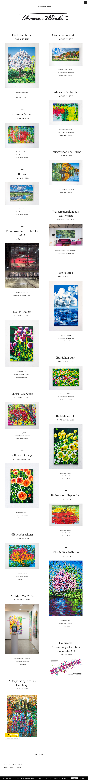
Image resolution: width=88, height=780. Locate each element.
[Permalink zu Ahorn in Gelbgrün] (65, 125)
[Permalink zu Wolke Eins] (65, 330)
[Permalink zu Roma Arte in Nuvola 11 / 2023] (22, 287)
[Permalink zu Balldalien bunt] (65, 389)
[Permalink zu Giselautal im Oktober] (65, 65)
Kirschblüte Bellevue (66, 552)
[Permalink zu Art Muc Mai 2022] (22, 654)
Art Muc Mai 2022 (22, 596)
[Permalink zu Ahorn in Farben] (22, 147)
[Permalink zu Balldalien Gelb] (65, 468)
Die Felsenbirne (22, 35)
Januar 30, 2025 (66, 39)
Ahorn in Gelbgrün (66, 92)
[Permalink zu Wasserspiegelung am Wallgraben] (65, 245)
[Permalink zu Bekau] (22, 204)
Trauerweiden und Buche (65, 152)
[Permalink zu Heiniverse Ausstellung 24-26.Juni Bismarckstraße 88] (65, 675)
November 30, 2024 (65, 219)
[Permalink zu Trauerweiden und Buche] (65, 184)
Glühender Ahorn (22, 534)
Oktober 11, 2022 (22, 600)
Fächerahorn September (65, 495)
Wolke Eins (66, 272)
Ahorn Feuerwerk (22, 394)
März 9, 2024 (22, 239)
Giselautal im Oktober (65, 35)
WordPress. (18, 767)
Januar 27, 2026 (22, 39)
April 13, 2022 (65, 655)
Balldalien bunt (65, 357)
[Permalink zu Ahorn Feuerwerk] (22, 428)
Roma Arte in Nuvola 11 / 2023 (22, 233)
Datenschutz (83, 778)
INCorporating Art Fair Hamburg (21, 683)
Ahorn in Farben (22, 114)
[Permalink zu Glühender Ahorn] (22, 569)
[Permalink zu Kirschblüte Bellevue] (65, 616)
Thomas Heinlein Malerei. (16, 764)
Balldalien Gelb (65, 416)
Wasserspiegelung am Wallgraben (65, 213)
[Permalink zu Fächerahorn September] (65, 525)
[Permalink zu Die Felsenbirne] (22, 87)
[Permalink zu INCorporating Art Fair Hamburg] (22, 740)
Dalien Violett (22, 311)
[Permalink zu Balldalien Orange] (22, 507)
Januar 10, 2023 (66, 499)
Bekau (22, 174)
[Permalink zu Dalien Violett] (22, 367)
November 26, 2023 (65, 420)
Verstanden (74, 778)
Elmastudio (22, 770)
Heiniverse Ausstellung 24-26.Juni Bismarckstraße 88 (65, 647)
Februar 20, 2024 (65, 276)
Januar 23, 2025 (66, 96)
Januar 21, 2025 (66, 156)
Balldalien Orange (22, 455)
